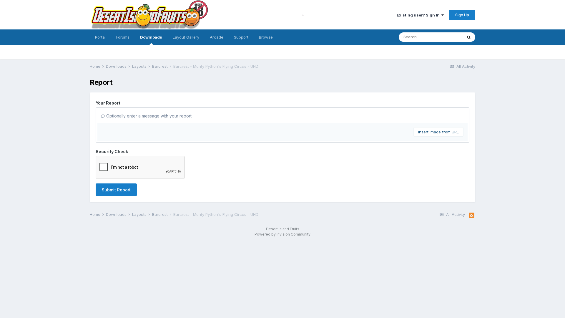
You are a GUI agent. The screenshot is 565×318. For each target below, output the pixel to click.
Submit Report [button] (116, 189)
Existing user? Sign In (419, 15)
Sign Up (462, 14)
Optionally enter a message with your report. (148, 115)
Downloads (151, 37)
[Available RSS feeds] (471, 215)
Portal (100, 37)
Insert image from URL (438, 132)
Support (241, 37)
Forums (122, 37)
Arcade (216, 37)
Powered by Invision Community (282, 234)
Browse (266, 37)
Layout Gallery (186, 37)
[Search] (468, 37)
